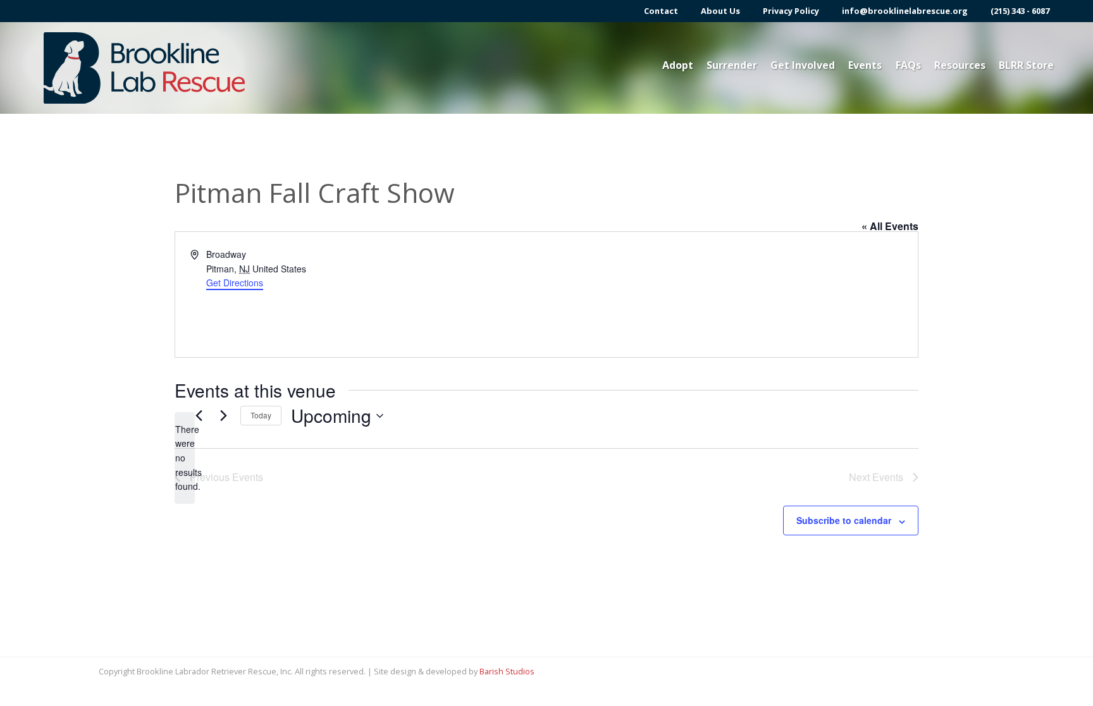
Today (260, 415)
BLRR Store (1026, 65)
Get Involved (802, 65)
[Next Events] (223, 415)
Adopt (677, 65)
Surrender (732, 65)
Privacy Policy (791, 11)
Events (865, 65)
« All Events (889, 226)
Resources (959, 65)
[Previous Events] (198, 415)
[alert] (185, 458)
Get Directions (234, 282)
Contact (661, 11)
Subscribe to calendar (843, 520)
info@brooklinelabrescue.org (905, 11)
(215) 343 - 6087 (1020, 11)
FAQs (908, 65)
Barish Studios (506, 671)
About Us (720, 11)
